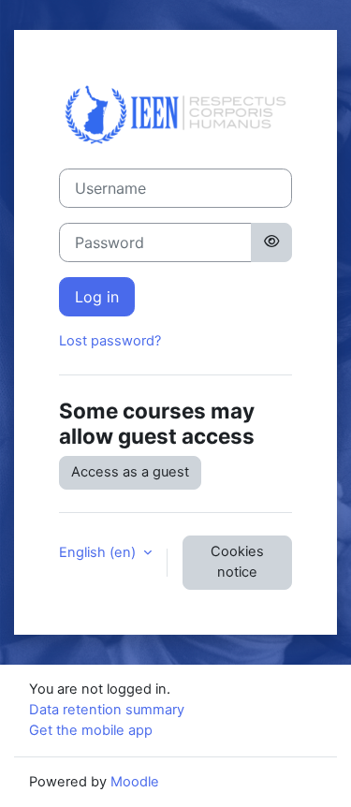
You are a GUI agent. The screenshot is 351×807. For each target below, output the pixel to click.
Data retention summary (106, 709)
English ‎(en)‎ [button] (99, 552)
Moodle (134, 781)
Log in (97, 296)
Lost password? (110, 340)
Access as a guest (130, 471)
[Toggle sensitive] (271, 242)
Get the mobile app (91, 730)
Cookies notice (237, 561)
